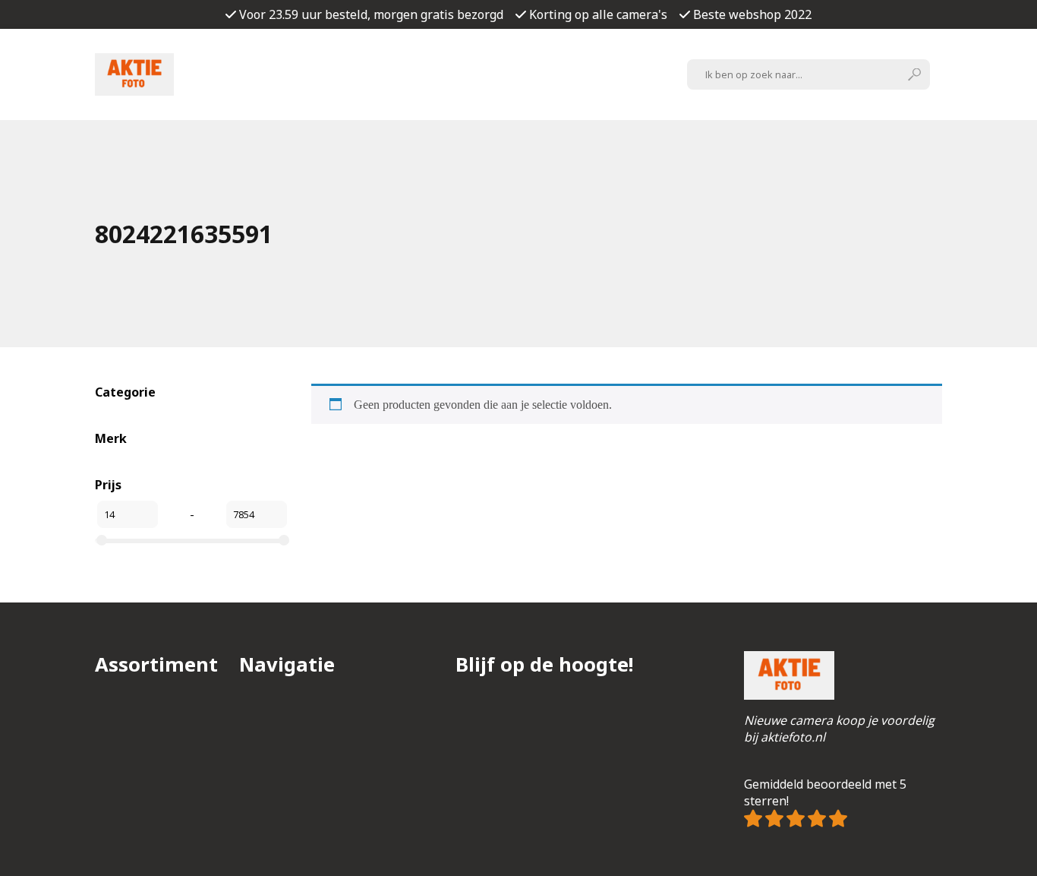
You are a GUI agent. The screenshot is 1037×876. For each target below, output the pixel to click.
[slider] (101, 540)
